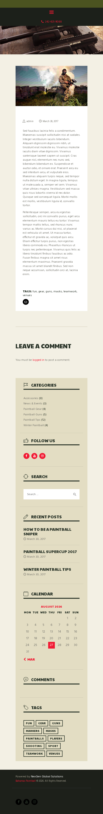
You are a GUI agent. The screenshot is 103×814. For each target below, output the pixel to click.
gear (41, 291)
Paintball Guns (32, 414)
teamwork (70, 291)
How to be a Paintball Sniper (47, 531)
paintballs (35, 738)
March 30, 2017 (50, 121)
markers (33, 731)
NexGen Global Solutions (47, 776)
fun (35, 291)
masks (57, 291)
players (56, 738)
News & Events (32, 403)
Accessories (30, 398)
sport (53, 746)
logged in (38, 360)
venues (27, 295)
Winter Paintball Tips (47, 569)
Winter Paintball (33, 425)
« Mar (30, 659)
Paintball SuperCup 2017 (50, 551)
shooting (34, 746)
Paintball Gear (32, 409)
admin (30, 121)
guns (49, 291)
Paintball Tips (31, 420)
